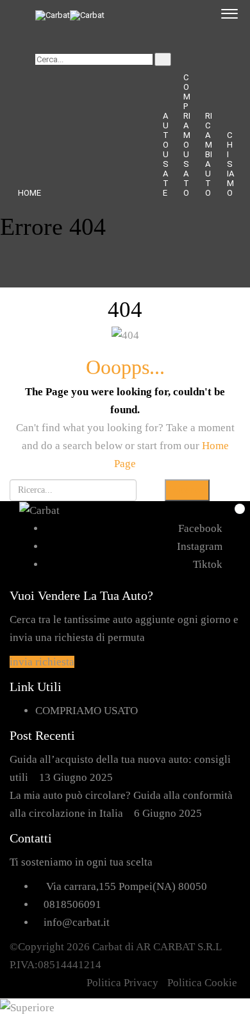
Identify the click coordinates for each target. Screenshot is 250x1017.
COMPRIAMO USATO (186, 135)
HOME (29, 193)
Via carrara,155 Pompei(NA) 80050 (126, 886)
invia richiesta (42, 662)
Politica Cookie (202, 983)
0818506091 (72, 904)
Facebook (200, 528)
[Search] (162, 59)
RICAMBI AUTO (208, 154)
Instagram (199, 546)
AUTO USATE (166, 154)
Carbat (107, 947)
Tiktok (207, 564)
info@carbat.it (77, 922)
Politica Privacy (122, 983)
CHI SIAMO (230, 164)
